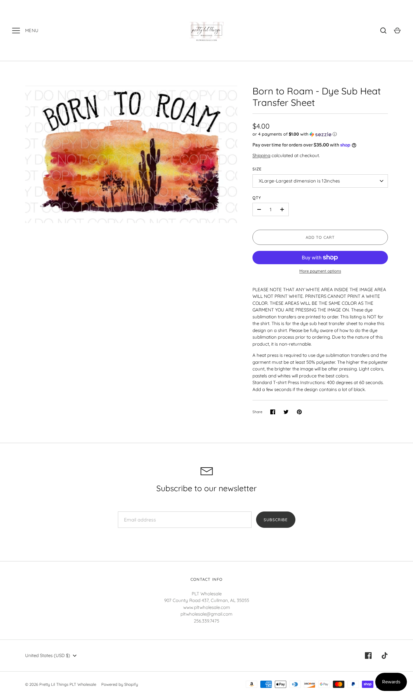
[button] (320, 134)
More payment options (320, 270)
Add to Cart (320, 237)
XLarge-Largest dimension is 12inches (299, 181)
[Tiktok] (384, 655)
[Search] (383, 30)
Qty (256, 197)
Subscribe (276, 519)
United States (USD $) (47, 655)
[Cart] (397, 30)
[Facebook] (368, 655)
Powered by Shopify (119, 684)
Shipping (261, 155)
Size (257, 168)
